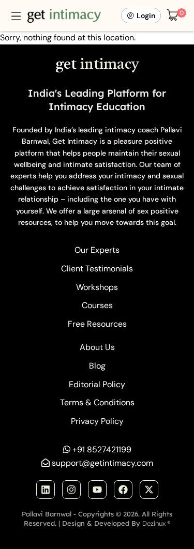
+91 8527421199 (101, 449)
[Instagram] (71, 489)
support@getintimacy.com (102, 462)
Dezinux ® (156, 523)
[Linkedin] (45, 489)
